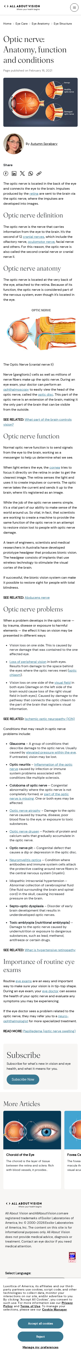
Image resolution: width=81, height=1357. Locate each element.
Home (7, 23)
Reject (40, 1336)
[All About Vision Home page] (22, 7)
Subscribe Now (23, 1079)
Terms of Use (30, 1306)
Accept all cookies (40, 1323)
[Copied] (39, 173)
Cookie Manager (54, 1309)
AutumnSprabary (44, 144)
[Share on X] (22, 173)
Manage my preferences (41, 1347)
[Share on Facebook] (5, 173)
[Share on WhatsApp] (30, 173)
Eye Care (22, 23)
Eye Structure (63, 23)
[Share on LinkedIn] (14, 173)
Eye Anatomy (41, 23)
